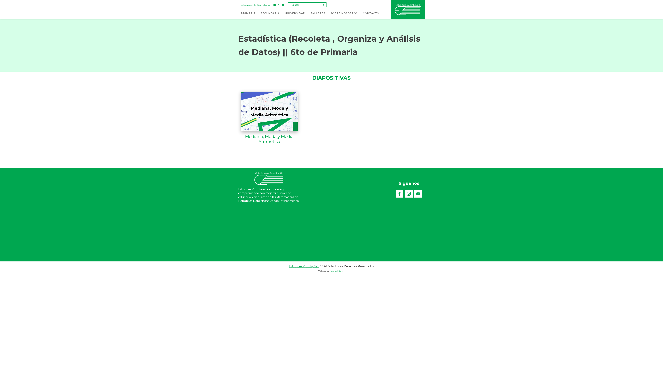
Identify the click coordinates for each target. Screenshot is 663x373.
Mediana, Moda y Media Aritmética (269, 139)
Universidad (295, 13)
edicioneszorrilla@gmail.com (255, 5)
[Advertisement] (331, 235)
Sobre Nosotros (344, 13)
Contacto (371, 13)
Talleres (317, 13)
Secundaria (270, 13)
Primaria (248, 13)
